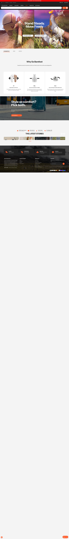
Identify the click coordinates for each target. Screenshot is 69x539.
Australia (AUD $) (66, 2)
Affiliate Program (37, 163)
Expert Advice (14, 2)
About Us (36, 160)
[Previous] (61, 134)
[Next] (64, 134)
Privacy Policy (22, 163)
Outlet (4, 2)
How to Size (11, 2)
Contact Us (36, 164)
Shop (1, 2)
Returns (21, 162)
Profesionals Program (38, 162)
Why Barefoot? (7, 2)
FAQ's (20, 160)
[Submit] (64, 164)
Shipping (21, 161)
